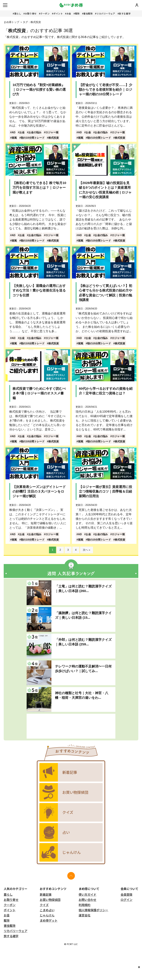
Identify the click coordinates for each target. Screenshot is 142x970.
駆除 (77, 13)
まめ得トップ (11, 22)
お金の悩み (34, 132)
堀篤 (14, 137)
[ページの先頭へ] (71, 876)
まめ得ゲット (49, 920)
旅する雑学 (125, 13)
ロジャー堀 (51, 132)
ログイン (126, 899)
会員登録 (126, 894)
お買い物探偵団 (50, 899)
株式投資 (53, 137)
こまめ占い (47, 910)
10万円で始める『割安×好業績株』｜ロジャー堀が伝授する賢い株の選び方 (39, 89)
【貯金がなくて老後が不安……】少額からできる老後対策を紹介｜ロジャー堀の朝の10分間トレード (105, 89)
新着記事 (46, 894)
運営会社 (84, 915)
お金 (69, 13)
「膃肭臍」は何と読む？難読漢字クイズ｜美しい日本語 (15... (83, 615)
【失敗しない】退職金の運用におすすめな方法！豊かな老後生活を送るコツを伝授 (39, 290)
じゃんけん (47, 915)
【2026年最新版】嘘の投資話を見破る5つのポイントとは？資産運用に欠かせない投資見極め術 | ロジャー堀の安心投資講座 (105, 190)
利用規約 (84, 905)
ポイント (58, 13)
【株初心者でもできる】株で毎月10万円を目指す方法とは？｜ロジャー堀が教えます (39, 187)
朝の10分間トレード (33, 137)
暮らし (17, 13)
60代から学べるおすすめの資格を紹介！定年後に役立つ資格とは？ (106, 391)
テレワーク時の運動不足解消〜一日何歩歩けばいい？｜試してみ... (83, 668)
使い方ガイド (87, 894)
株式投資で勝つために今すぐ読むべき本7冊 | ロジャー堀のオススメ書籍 (39, 393)
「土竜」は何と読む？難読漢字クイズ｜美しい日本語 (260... (83, 588)
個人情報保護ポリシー (93, 910)
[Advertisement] (71, 726)
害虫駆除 (88, 13)
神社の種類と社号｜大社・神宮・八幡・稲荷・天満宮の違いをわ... (81, 695)
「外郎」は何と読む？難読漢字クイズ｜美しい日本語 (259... (83, 642)
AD (13, 132)
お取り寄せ (31, 13)
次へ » (86, 549)
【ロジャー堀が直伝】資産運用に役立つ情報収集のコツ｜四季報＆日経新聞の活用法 (105, 491)
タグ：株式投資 (32, 22)
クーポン (45, 13)
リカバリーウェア (106, 13)
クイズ (44, 905)
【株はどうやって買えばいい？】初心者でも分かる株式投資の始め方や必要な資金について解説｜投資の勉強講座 (105, 293)
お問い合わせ (87, 899)
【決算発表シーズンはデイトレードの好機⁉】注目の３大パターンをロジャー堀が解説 (39, 491)
